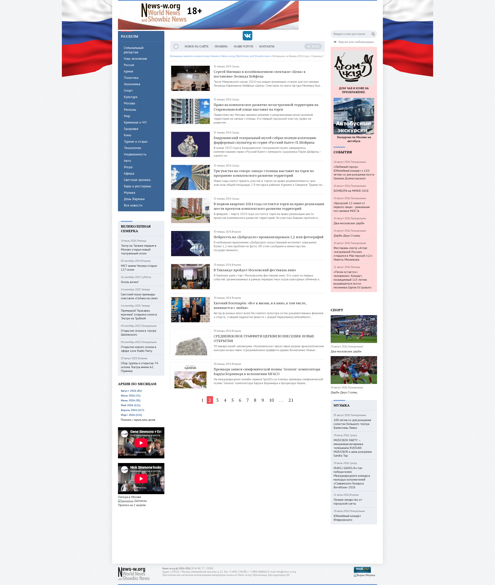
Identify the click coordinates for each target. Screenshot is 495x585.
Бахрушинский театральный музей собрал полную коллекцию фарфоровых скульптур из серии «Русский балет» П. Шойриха (265, 140)
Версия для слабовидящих (356, 41)
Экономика (132, 84)
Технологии (132, 148)
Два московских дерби (349, 223)
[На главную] (164, 12)
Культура (130, 97)
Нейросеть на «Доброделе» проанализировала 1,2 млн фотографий (268, 237)
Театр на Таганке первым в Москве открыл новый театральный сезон (138, 249)
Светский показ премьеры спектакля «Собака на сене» (139, 296)
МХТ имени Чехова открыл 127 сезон (139, 267)
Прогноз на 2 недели (132, 505)
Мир (127, 116)
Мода (128, 167)
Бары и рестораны (137, 186)
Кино (127, 135)
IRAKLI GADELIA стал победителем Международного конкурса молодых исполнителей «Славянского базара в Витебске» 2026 (352, 477)
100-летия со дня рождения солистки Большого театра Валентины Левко (352, 424)
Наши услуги (243, 46)
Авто (127, 160)
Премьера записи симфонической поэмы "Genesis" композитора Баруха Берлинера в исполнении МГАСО (267, 371)
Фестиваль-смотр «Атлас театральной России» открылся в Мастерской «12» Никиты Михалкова (353, 253)
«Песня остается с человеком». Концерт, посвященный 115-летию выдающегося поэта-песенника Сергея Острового (352, 279)
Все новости (133, 205)
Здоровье (131, 128)
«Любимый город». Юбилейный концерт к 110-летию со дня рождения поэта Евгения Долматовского (354, 172)
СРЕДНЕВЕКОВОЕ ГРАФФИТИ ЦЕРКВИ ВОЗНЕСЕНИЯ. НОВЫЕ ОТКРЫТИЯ (264, 338)
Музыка (129, 192)
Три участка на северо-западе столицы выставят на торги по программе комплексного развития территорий (264, 173)
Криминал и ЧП (135, 122)
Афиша (129, 173)
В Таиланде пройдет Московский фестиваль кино (255, 270)
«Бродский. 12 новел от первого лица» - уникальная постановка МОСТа (352, 207)
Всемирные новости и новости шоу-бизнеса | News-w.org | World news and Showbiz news (220, 56)
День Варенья (134, 199)
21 (291, 400)
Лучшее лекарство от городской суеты (348, 501)
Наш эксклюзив (135, 58)
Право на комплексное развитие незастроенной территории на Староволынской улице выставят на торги (266, 107)
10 (271, 400)
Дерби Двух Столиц (347, 235)
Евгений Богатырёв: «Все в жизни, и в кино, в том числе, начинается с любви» (260, 305)
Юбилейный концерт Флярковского (347, 518)
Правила (221, 46)
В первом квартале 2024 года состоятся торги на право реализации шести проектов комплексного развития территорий (269, 206)
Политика (131, 77)
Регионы (130, 109)
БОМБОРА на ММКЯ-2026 (351, 191)
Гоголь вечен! (129, 282)
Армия (128, 71)
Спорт (128, 90)
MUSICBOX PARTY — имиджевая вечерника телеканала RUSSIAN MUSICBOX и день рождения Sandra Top (353, 447)
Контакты (266, 46)
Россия (129, 65)
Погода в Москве (129, 497)
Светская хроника (137, 179)
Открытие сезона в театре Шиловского (138, 332)
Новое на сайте (197, 46)
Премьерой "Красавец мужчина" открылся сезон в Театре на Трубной (139, 314)
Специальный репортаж (133, 49)
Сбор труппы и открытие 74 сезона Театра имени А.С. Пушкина (139, 367)
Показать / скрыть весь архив (138, 419)
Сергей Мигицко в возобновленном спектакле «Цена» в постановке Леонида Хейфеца (260, 73)
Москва (129, 103)
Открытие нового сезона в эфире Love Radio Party (138, 349)
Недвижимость (135, 154)
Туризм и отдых (136, 141)
